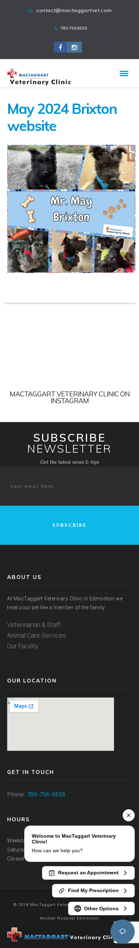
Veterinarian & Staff (34, 624)
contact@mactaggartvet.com (74, 10)
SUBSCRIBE (69, 525)
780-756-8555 (46, 794)
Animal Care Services (36, 635)
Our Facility (22, 646)
